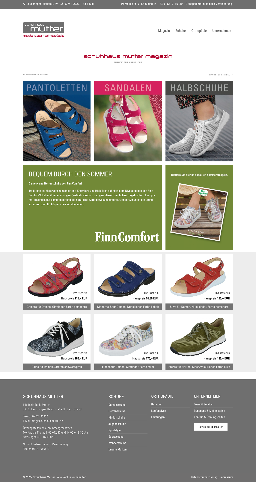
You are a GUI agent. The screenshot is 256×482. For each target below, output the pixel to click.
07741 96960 (72, 4)
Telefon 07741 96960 (35, 416)
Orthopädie (199, 31)
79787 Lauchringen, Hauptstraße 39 (44, 409)
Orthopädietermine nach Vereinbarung (209, 4)
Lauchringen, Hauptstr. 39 (42, 4)
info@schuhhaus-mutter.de (47, 421)
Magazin (164, 31)
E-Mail (90, 4)
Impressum (226, 477)
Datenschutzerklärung (204, 477)
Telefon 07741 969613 (36, 449)
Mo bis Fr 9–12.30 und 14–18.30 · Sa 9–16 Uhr (154, 4)
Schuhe (180, 31)
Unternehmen (221, 31)
